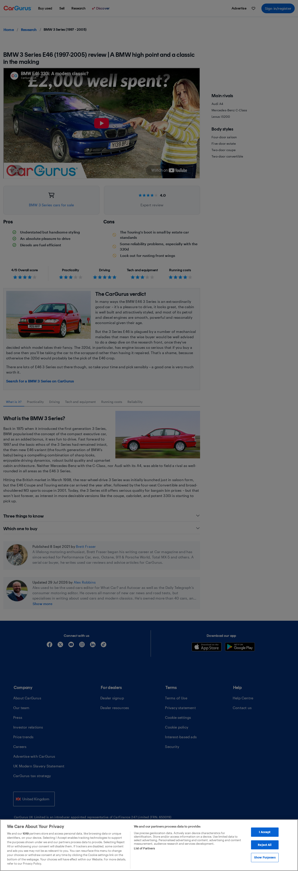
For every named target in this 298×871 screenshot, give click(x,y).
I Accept (264, 832)
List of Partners (144, 848)
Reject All (265, 844)
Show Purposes (265, 857)
